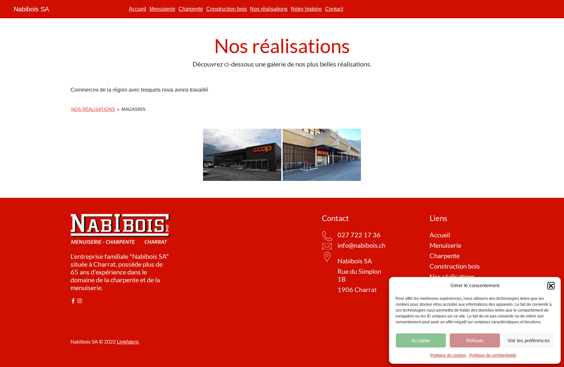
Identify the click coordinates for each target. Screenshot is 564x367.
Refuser (474, 340)
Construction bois (226, 9)
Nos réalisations (269, 9)
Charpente (191, 9)
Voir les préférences (529, 340)
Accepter (421, 340)
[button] (551, 285)
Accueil (137, 9)
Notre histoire (306, 9)
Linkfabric (128, 341)
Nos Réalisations (93, 109)
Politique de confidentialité (492, 355)
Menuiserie (162, 9)
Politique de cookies (448, 355)
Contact (334, 9)
